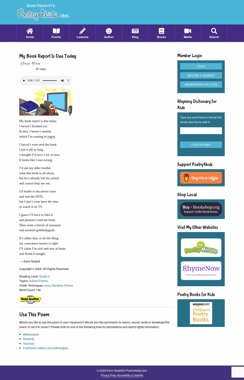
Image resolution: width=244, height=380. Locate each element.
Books (161, 37)
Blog (135, 37)
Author (109, 37)
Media (188, 37)
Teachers (28, 343)
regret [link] (51, 136)
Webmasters (31, 334)
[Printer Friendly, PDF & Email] (30, 63)
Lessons (82, 37)
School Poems (38, 281)
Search (214, 37)
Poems (56, 37)
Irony (47, 285)
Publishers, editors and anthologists (45, 348)
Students (28, 339)
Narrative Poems (62, 285)
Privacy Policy (108, 375)
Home (30, 37)
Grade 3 (44, 276)
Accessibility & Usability (130, 375)
